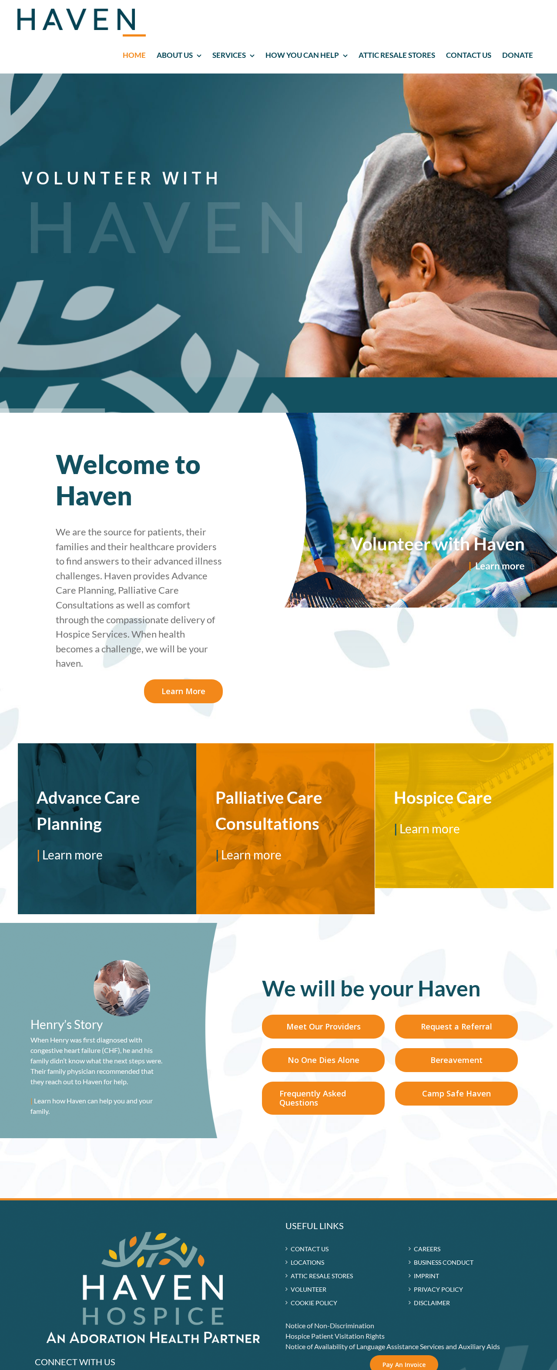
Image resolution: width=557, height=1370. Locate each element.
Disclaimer (432, 1303)
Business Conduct (443, 1262)
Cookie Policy (314, 1303)
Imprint (426, 1276)
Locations (307, 1262)
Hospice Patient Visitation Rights (335, 1336)
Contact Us (310, 1249)
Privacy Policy (438, 1289)
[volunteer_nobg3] (417, 416)
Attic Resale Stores (322, 1276)
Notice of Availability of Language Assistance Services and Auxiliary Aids (392, 1346)
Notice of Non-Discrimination (329, 1325)
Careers (427, 1249)
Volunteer (308, 1289)
